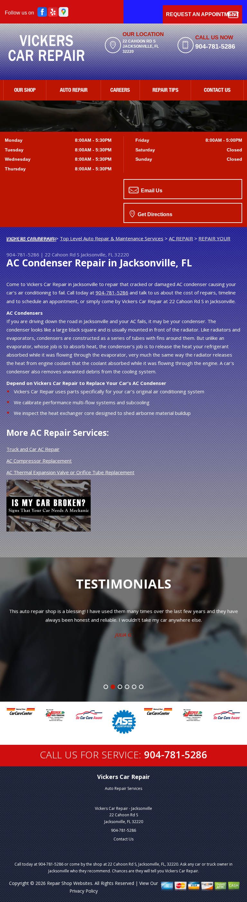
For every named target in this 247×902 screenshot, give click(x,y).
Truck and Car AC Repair (32, 449)
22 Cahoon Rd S (62, 254)
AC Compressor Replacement (39, 460)
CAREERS (120, 90)
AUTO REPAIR (73, 90)
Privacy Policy (83, 891)
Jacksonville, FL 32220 (105, 254)
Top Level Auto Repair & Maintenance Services (111, 238)
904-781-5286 (215, 46)
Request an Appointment (202, 14)
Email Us (151, 190)
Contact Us (123, 839)
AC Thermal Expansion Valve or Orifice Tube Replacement (70, 472)
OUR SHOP (25, 90)
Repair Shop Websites (69, 883)
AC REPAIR (181, 238)
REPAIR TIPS (165, 90)
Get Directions (154, 214)
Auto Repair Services (123, 788)
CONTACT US (217, 90)
